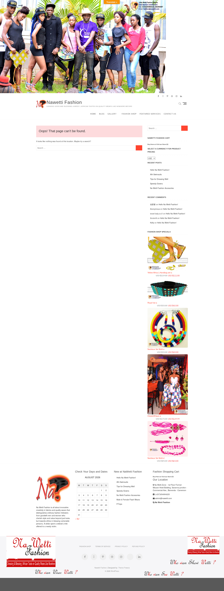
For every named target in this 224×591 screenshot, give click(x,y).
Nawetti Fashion (64, 102)
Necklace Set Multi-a (156, 349)
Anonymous (155, 209)
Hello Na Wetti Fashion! (159, 170)
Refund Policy (138, 546)
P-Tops (119, 504)
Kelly (152, 222)
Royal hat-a (152, 302)
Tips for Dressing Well (159, 179)
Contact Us (170, 114)
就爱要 (153, 204)
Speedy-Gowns (156, 183)
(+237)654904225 (162, 494)
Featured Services (150, 114)
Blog (101, 114)
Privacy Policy (121, 546)
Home (93, 114)
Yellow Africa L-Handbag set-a (160, 272)
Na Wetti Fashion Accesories (162, 188)
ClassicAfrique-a (154, 416)
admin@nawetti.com (163, 498)
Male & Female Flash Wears (128, 499)
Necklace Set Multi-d (156, 458)
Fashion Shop (129, 114)
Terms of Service (102, 546)
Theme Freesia (124, 567)
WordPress (115, 571)
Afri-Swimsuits (156, 174)
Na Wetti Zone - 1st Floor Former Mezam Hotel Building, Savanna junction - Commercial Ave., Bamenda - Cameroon (170, 488)
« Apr (77, 518)
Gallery (112, 114)
